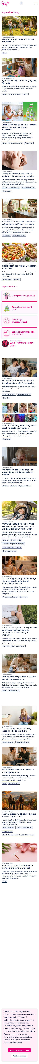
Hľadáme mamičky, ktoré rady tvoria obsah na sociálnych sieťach (19, 426)
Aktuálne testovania (15, 143)
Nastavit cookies (19, 1056)
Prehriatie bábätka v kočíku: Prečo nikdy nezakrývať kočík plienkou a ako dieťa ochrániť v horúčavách (18, 526)
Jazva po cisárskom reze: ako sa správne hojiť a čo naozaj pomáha (18, 174)
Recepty (16, 279)
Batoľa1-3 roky (16, 540)
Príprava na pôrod (28, 187)
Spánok (13, 486)
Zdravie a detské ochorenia (12, 547)
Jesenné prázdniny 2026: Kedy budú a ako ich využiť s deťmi (19, 815)
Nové (4, 53)
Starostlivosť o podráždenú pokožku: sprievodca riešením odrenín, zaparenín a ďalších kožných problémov (19, 631)
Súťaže (25, 94)
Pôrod (5, 187)
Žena (4, 881)
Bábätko (5, 486)
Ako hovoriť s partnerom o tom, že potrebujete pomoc (18, 770)
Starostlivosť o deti (24, 394)
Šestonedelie (7, 191)
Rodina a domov (8, 742)
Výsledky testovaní (19, 235)
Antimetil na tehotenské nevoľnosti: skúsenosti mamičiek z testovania (18, 222)
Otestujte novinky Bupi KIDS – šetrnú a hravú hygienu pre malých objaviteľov (19, 127)
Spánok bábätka (24, 486)
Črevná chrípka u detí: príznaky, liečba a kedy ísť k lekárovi (17, 729)
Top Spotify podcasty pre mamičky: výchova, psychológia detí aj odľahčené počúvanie (19, 581)
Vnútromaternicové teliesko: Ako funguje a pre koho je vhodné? (17, 866)
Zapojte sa (6, 439)
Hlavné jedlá (7, 279)
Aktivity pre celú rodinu (24, 827)
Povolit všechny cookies (19, 1050)
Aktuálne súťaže (14, 94)
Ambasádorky (13, 690)
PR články (6, 646)
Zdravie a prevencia (9, 551)
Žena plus (6, 398)
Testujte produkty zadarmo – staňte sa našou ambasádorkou (19, 678)
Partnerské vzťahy (9, 394)
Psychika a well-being (10, 597)
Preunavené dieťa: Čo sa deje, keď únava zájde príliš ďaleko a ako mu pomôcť (18, 472)
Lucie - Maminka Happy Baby (21, 344)
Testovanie (28, 143)
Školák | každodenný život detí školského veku (18, 835)
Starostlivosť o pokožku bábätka (13, 544)
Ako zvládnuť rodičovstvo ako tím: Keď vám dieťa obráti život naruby (18, 381)
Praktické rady (14, 187)
